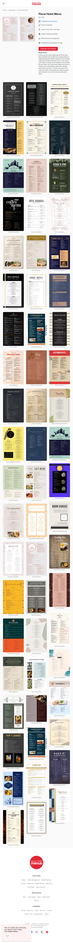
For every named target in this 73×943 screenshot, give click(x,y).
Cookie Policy (13, 931)
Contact (49, 910)
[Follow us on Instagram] (36, 932)
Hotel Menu (12, 10)
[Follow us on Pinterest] (47, 932)
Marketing (30, 883)
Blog (39, 897)
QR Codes (49, 883)
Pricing (23, 910)
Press (36, 910)
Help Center (46, 897)
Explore (36, 900)
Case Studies (32, 897)
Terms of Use (29, 914)
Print (24, 897)
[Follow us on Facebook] (31, 932)
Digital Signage (46, 880)
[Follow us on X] (42, 932)
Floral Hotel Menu (23, 10)
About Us (30, 910)
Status (47, 914)
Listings (23, 883)
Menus (5, 10)
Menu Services (40, 887)
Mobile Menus (39, 883)
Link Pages (31, 887)
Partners (42, 910)
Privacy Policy (38, 914)
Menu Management (34, 880)
